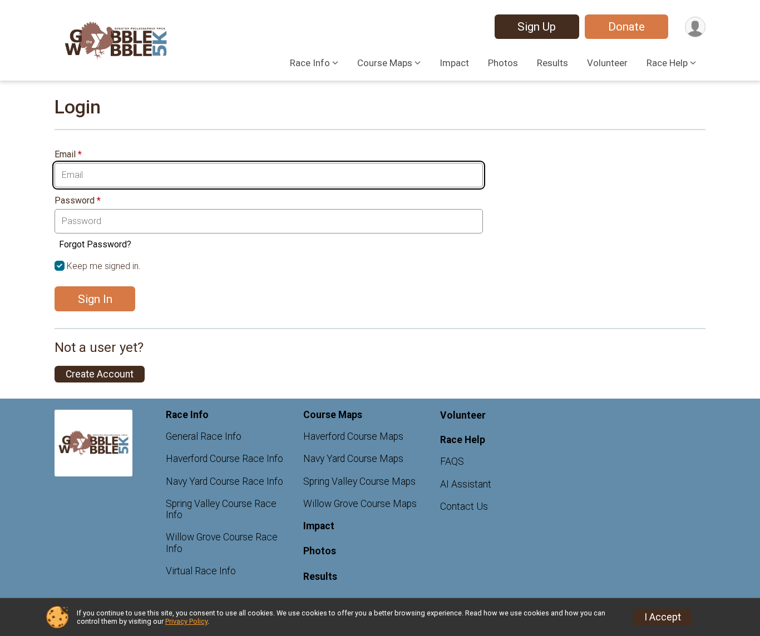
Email (68, 155)
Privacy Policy (186, 621)
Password (78, 201)
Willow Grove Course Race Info (222, 542)
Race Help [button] (667, 62)
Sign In (95, 299)
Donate (626, 26)
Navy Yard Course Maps (353, 458)
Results (552, 62)
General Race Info (203, 436)
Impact (454, 62)
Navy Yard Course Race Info (224, 481)
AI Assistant (465, 484)
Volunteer (607, 62)
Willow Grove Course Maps (360, 503)
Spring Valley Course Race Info (221, 509)
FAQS (452, 461)
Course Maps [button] (384, 62)
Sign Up (536, 26)
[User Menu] (695, 27)
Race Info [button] (310, 62)
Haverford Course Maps (353, 436)
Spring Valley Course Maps (359, 481)
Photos (503, 62)
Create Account (100, 374)
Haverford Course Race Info (224, 458)
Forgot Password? (95, 244)
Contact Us (464, 506)
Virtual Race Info (201, 571)
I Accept (662, 617)
